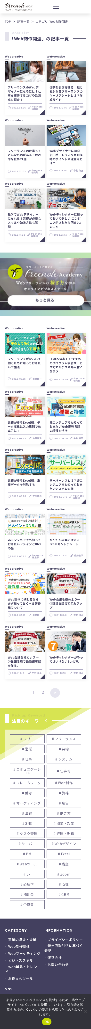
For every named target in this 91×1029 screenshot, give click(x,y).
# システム (63, 759)
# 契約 (64, 748)
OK (46, 1022)
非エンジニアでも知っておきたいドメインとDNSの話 (24, 544)
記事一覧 (23, 21)
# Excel (64, 853)
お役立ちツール (20, 978)
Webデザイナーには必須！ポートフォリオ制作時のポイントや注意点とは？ (66, 157)
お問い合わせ (58, 964)
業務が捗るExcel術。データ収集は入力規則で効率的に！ (24, 426)
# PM (27, 853)
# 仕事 (27, 759)
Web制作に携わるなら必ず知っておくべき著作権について (24, 603)
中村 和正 (78, 170)
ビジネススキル (20, 960)
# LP (27, 874)
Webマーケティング (24, 953)
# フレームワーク (27, 782)
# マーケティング (27, 803)
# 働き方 (64, 813)
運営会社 (55, 957)
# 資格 (64, 792)
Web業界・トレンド (21, 969)
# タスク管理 (27, 833)
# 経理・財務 (64, 833)
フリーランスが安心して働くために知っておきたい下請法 (24, 363)
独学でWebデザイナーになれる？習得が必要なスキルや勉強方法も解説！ (24, 220)
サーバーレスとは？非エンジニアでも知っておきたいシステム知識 (66, 484)
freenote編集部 (37, 108)
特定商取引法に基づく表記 (63, 948)
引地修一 (37, 379)
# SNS (27, 823)
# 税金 (64, 864)
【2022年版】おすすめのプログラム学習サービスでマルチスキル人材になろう (66, 365)
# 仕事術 (64, 770)
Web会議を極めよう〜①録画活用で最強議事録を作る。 (24, 661)
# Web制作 (64, 782)
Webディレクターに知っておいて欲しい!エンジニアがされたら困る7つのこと (66, 220)
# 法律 (27, 813)
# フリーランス (64, 738)
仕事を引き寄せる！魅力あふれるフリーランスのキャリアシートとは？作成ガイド (66, 93)
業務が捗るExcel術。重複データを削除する (24, 482)
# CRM (63, 894)
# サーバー (27, 843)
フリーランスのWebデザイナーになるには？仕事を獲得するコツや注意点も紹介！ (24, 93)
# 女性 (64, 884)
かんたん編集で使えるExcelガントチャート (65, 542)
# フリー (27, 738)
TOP (8, 21)
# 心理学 (27, 884)
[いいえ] (85, 1011)
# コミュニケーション (27, 771)
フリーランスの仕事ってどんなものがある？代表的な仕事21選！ (24, 155)
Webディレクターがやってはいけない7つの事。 (66, 659)
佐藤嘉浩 (37, 438)
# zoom (63, 874)
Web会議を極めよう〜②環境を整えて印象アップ (66, 603)
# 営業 (27, 748)
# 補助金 (27, 894)
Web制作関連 (19, 946)
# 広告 (64, 803)
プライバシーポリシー (65, 939)
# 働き (27, 792)
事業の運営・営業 (22, 939)
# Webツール (27, 864)
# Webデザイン (64, 843)
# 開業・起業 (64, 823)
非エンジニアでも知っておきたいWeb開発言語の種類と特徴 (66, 426)
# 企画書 (27, 904)
